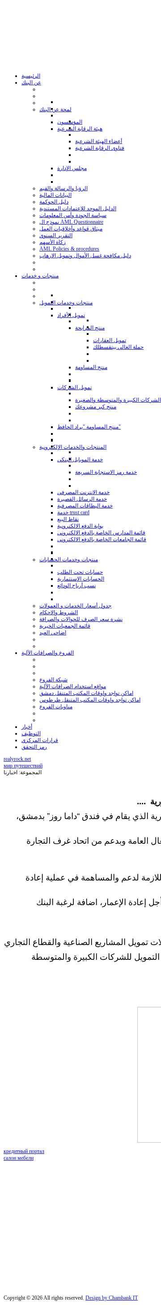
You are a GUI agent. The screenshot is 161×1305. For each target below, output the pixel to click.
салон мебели (19, 1158)
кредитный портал (24, 1151)
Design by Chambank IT (111, 1298)
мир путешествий (23, 766)
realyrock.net (17, 759)
